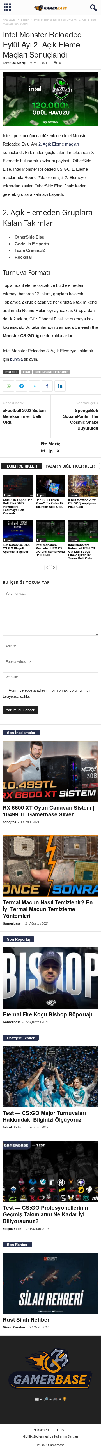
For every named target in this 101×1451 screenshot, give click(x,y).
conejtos (9, 822)
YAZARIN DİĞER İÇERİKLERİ (70, 466)
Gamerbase (12, 923)
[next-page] (54, 568)
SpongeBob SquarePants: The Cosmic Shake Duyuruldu (80, 419)
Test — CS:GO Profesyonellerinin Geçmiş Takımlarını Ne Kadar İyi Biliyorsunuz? (45, 1214)
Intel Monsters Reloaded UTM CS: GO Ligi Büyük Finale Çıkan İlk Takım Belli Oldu (82, 551)
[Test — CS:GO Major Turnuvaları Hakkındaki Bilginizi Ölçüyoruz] (50, 1076)
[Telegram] (21, 386)
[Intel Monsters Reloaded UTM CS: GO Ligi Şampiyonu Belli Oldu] (51, 531)
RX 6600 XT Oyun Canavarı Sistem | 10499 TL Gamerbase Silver (48, 811)
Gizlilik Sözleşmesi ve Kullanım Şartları (50, 1436)
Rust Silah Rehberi (27, 1319)
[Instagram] (43, 451)
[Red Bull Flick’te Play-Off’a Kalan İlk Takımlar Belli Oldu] (51, 486)
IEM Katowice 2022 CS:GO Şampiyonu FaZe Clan (82, 503)
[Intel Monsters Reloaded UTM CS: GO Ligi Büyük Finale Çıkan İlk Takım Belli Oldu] (83, 531)
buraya (16, 359)
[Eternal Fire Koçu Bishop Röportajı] (50, 978)
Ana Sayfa (9, 20)
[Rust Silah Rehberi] (50, 1283)
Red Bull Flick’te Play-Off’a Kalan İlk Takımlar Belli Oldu (49, 503)
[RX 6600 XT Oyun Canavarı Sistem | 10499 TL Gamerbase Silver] (50, 771)
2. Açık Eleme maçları (58, 144)
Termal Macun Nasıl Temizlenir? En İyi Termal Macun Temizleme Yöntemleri (48, 909)
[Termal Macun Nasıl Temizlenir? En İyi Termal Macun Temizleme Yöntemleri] (50, 866)
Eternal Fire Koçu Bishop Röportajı (47, 1014)
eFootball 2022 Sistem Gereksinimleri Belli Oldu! (24, 416)
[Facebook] (47, 386)
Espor (25, 20)
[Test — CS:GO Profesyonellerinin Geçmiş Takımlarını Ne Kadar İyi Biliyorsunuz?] (50, 1171)
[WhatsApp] (8, 386)
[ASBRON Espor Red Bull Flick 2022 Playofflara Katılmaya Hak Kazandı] (18, 486)
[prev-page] (47, 568)
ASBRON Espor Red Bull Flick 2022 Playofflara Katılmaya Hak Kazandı (18, 506)
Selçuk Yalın (12, 1127)
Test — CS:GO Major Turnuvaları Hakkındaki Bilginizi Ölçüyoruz (44, 1116)
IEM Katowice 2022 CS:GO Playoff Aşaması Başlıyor (16, 548)
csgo (26, 372)
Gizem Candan (14, 1327)
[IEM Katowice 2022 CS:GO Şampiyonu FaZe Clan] (83, 486)
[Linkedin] (60, 386)
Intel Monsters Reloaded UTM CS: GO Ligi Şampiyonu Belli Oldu (50, 550)
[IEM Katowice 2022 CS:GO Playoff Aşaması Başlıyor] (18, 531)
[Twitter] (34, 386)
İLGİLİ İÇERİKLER (21, 466)
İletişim (62, 1430)
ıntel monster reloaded (51, 372)
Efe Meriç (18, 63)
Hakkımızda (42, 1430)
